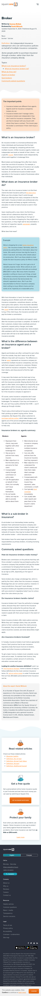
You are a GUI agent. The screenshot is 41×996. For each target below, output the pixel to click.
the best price (31, 193)
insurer (10, 155)
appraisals (26, 224)
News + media (8, 910)
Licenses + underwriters (11, 934)
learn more (22, 992)
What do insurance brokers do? (17, 69)
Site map (6, 937)
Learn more (20, 837)
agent (9, 360)
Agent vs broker (8, 75)
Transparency (7, 913)
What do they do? (9, 72)
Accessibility (7, 931)
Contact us (7, 895)
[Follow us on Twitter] (31, 943)
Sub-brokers (7, 78)
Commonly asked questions (13, 81)
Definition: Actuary (12, 763)
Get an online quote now (20, 800)
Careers (6, 892)
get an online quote (15, 673)
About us (6, 883)
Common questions (10, 907)
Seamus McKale (15, 24)
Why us (5, 886)
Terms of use (7, 925)
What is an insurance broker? (14, 66)
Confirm (34, 991)
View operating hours (10, 867)
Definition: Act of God (13, 759)
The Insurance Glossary (11, 668)
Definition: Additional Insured (16, 766)
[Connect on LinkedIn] (37, 943)
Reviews (6, 889)
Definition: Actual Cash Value (16, 761)
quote (6, 309)
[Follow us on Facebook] (28, 943)
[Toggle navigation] (37, 4)
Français (29, 855)
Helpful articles (8, 904)
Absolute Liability (12, 756)
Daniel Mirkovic (16, 26)
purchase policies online (10, 418)
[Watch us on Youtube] (34, 943)
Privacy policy (8, 928)
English (12, 855)
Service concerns (9, 916)
